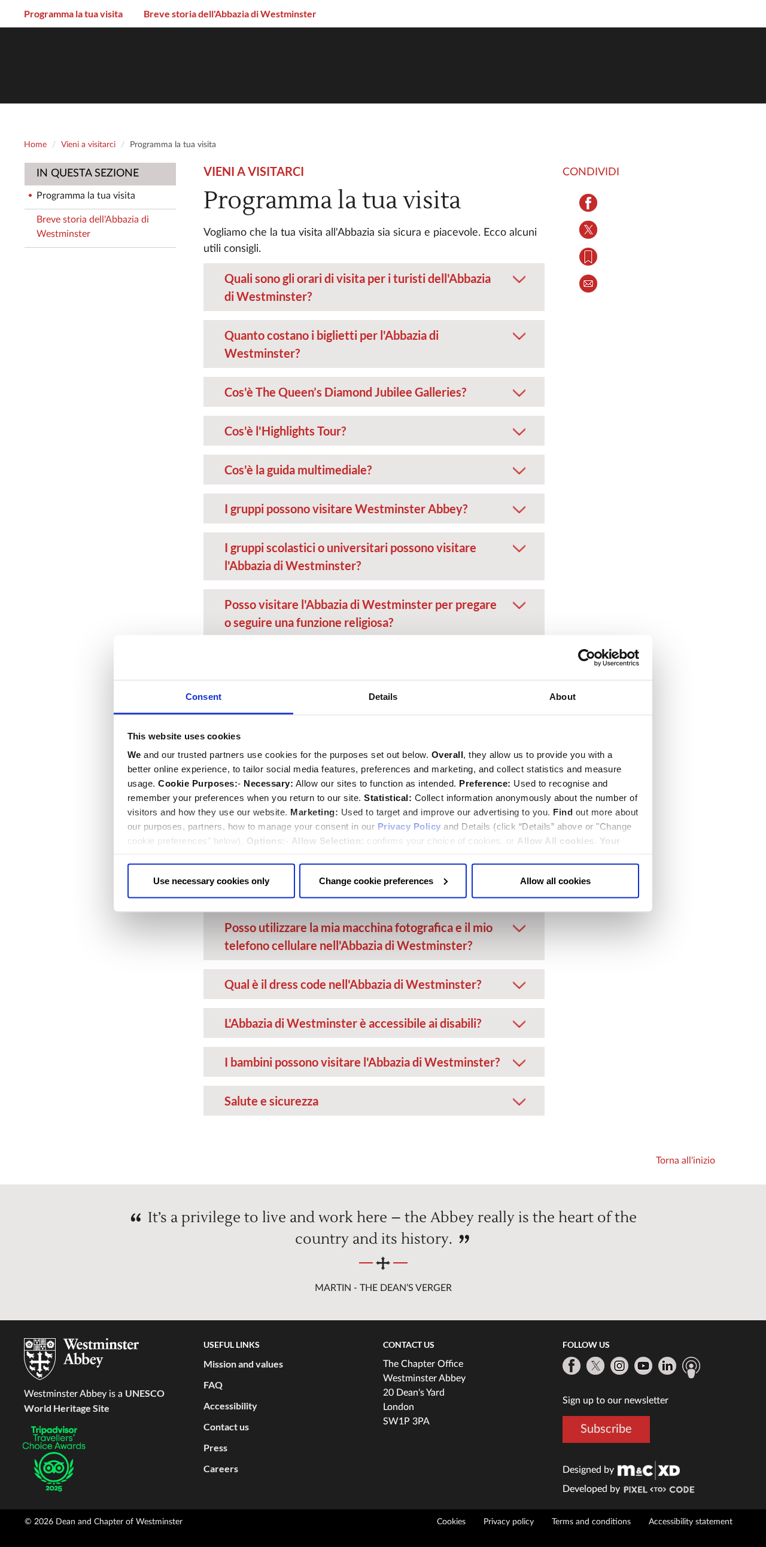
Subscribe (606, 1429)
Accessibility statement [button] (690, 1522)
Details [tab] (383, 697)
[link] (648, 1470)
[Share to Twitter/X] (588, 230)
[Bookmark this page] (588, 257)
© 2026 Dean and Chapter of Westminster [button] (104, 1522)
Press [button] (215, 1447)
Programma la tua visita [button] (73, 13)
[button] (374, 270)
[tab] (374, 287)
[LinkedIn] (667, 1366)
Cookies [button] (451, 1522)
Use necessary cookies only (211, 880)
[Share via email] (588, 284)
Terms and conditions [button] (591, 1522)
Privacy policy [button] (509, 1522)
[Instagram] (619, 1366)
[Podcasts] (691, 1367)
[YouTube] (643, 1366)
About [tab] (562, 697)
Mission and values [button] (243, 1363)
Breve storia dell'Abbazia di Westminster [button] (230, 13)
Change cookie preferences (376, 880)
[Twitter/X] (595, 1366)
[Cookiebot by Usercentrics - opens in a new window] (586, 657)
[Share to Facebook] (588, 203)
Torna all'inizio (685, 1160)
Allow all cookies (555, 880)
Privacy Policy (409, 826)
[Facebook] (571, 1366)
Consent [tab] (203, 697)
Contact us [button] (226, 1426)
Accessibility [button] (230, 1405)
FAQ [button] (213, 1384)
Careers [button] (220, 1468)
